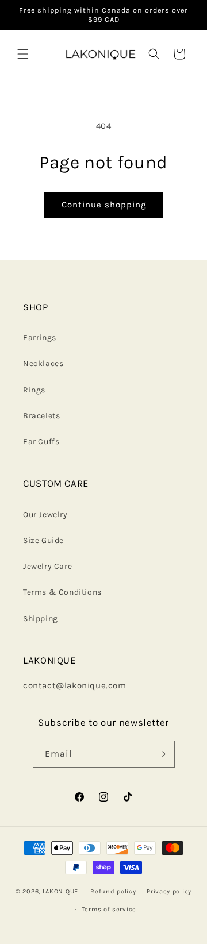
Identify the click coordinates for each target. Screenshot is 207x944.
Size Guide (43, 540)
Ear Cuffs (41, 441)
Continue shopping (104, 204)
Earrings (39, 337)
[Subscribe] (161, 754)
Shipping (40, 618)
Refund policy (113, 891)
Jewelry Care (47, 566)
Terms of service (109, 909)
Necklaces (43, 363)
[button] (23, 54)
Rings (34, 390)
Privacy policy (169, 891)
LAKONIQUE (60, 891)
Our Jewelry (45, 514)
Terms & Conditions (62, 592)
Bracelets (41, 416)
